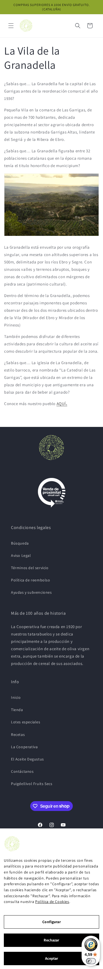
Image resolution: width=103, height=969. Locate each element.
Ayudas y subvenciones (31, 592)
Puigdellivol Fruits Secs (31, 783)
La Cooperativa (24, 746)
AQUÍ (62, 403)
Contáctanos (22, 771)
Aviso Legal (21, 555)
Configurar (51, 921)
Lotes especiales (25, 722)
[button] (11, 26)
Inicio (16, 697)
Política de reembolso (30, 580)
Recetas (18, 734)
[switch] (91, 961)
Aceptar (51, 958)
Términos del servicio (30, 567)
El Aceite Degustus (27, 759)
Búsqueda (20, 543)
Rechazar (51, 940)
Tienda (17, 709)
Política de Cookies (52, 901)
